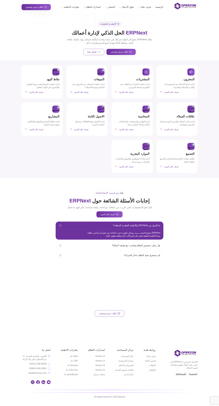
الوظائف (152, 370)
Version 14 (100, 361)
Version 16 (100, 370)
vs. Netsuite (72, 365)
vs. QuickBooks (71, 374)
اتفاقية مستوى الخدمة (124, 370)
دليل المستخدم (127, 356)
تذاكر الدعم (128, 374)
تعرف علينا (151, 356)
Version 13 (100, 356)
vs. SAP (74, 361)
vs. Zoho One (72, 370)
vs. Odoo (74, 356)
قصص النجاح (150, 361)
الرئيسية (159, 7)
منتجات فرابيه (99, 374)
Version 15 (100, 365)
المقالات (152, 365)
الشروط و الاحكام (125, 365)
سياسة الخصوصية (125, 361)
